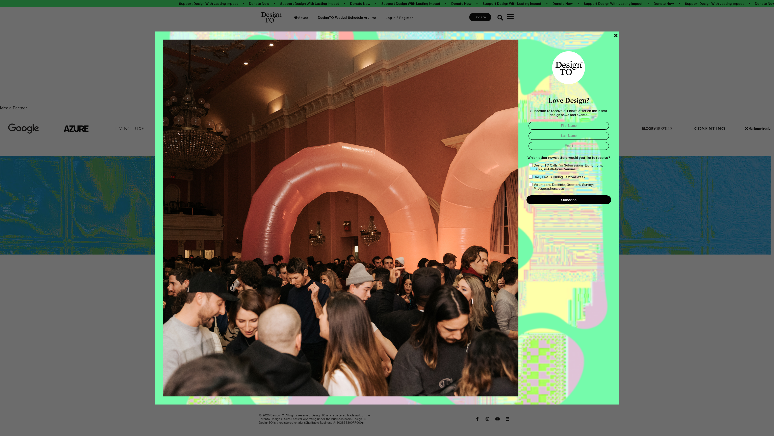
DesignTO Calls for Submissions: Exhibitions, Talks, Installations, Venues (568, 167)
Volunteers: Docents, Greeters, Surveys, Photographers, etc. (564, 187)
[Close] (616, 35)
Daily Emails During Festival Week (559, 177)
